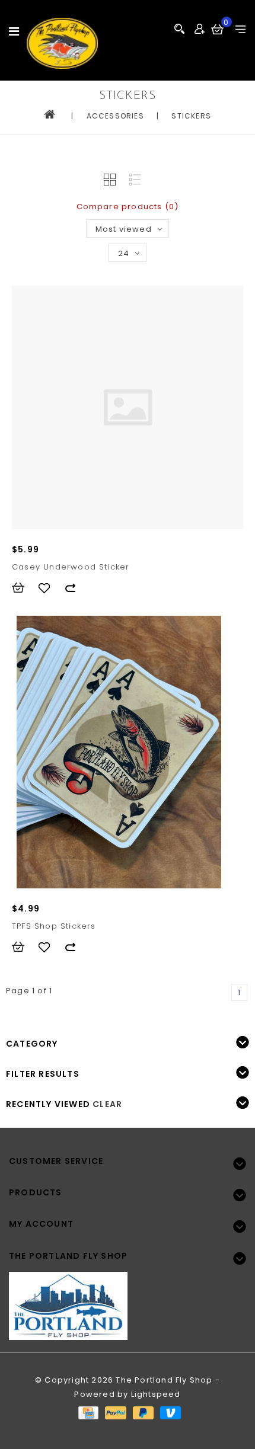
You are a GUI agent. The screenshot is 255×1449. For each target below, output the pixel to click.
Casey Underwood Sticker (71, 566)
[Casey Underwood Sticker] (127, 407)
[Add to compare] (76, 588)
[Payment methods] (87, 1412)
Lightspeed (156, 1394)
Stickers (191, 116)
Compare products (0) (127, 206)
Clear (107, 1104)
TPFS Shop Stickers (54, 926)
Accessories (115, 116)
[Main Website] (127, 1299)
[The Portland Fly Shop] (62, 43)
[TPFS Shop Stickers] (118, 752)
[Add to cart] (24, 588)
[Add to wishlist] (50, 588)
